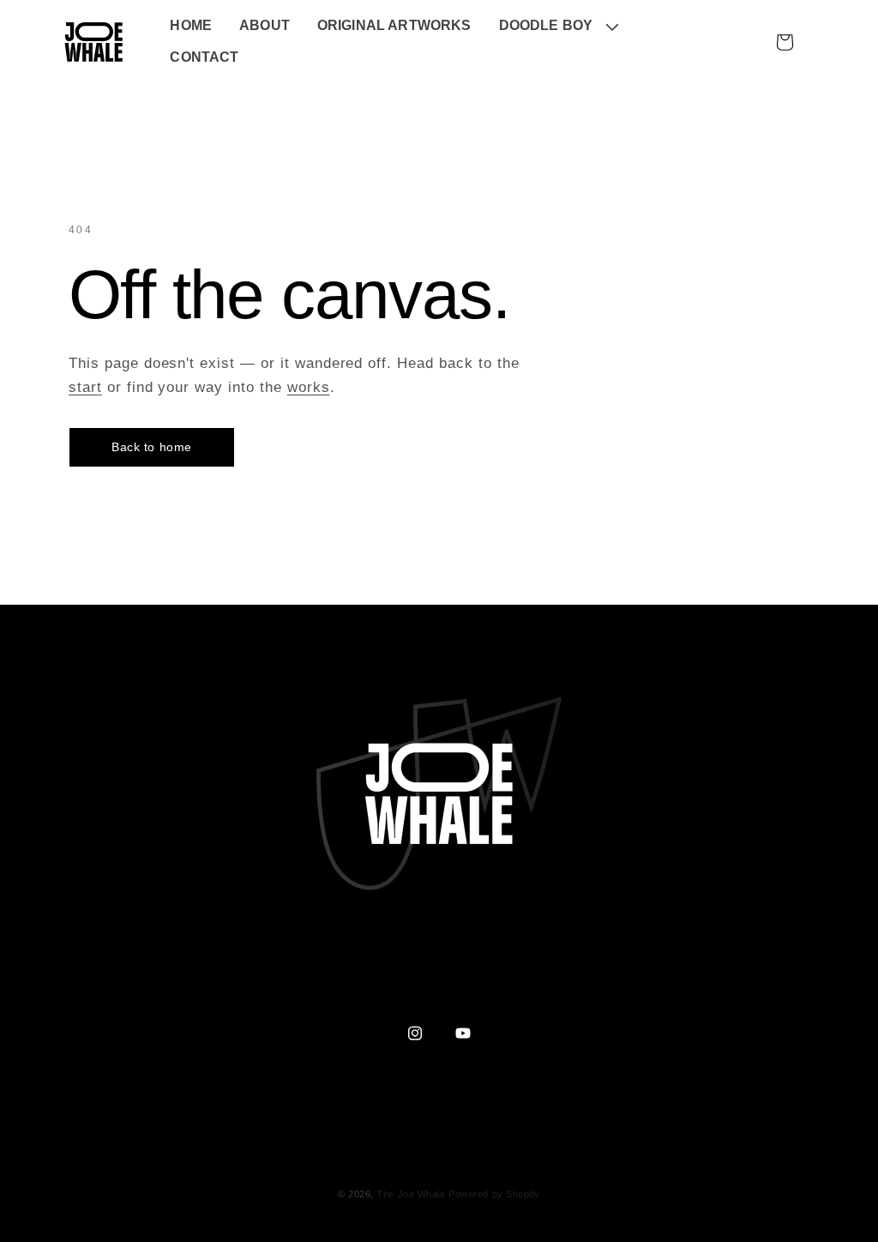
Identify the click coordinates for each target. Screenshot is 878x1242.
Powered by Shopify (494, 1194)
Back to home (151, 447)
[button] (557, 26)
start (85, 387)
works (308, 387)
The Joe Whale (410, 1194)
